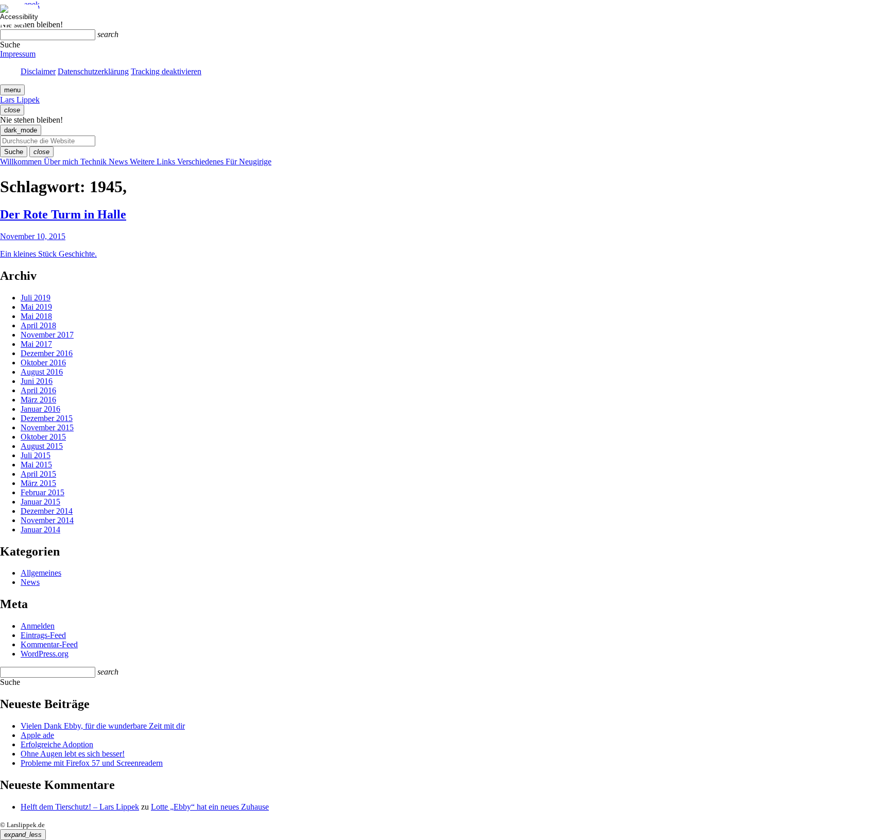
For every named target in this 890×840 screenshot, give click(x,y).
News (30, 582)
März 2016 (38, 399)
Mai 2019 (36, 307)
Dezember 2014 (47, 511)
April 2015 (38, 473)
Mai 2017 (36, 344)
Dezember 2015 (47, 418)
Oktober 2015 (43, 436)
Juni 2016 (37, 381)
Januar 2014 (40, 529)
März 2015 (38, 483)
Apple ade (37, 735)
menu (12, 90)
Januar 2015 (40, 501)
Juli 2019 (35, 297)
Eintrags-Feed (43, 635)
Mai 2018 (36, 316)
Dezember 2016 (47, 353)
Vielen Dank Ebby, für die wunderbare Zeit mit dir (103, 725)
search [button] (107, 34)
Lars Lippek (20, 99)
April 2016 (38, 390)
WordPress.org (45, 653)
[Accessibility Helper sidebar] (12, 12)
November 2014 (47, 520)
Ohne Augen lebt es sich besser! (73, 753)
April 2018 (38, 325)
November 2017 (47, 334)
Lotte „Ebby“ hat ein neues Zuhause (210, 806)
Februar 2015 (42, 492)
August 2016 (42, 371)
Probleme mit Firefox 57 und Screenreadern (92, 763)
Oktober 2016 (43, 362)
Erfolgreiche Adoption (57, 744)
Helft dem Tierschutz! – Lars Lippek (80, 806)
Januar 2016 (40, 409)
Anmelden (38, 625)
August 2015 (42, 446)
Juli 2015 (35, 455)
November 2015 (47, 427)
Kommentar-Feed (49, 644)
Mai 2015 (36, 464)
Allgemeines (41, 572)
